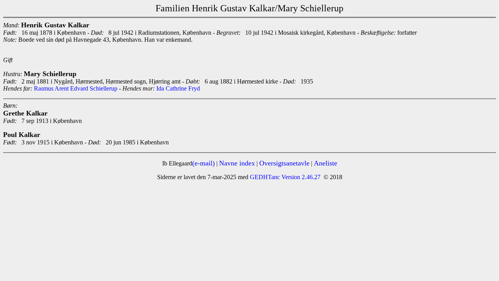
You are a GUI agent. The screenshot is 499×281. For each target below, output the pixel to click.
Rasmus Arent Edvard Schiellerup (75, 88)
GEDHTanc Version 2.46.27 (284, 177)
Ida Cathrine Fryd (178, 88)
